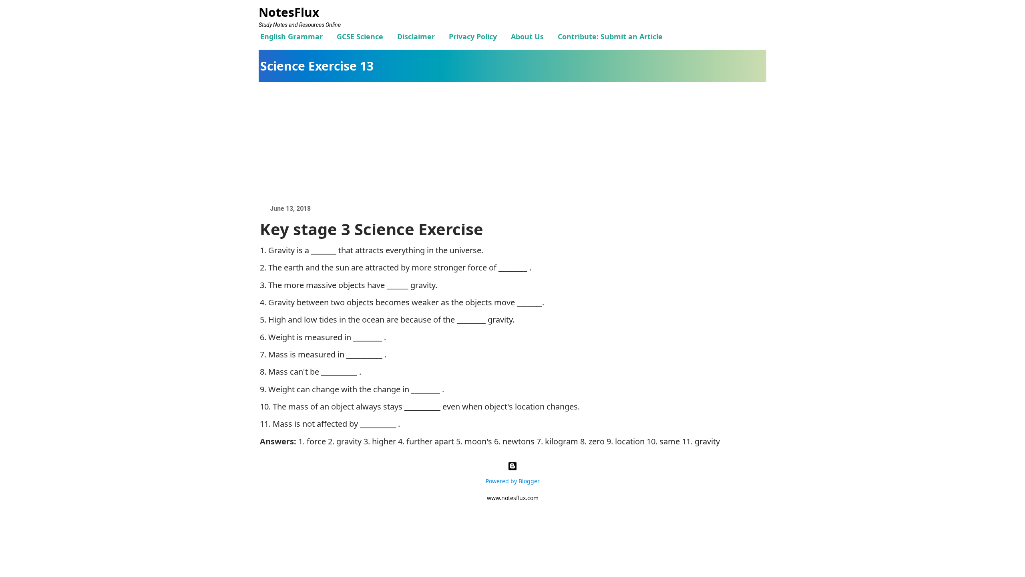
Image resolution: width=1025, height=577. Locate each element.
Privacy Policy (473, 36)
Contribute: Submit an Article (610, 36)
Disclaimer (416, 36)
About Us (527, 36)
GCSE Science (360, 36)
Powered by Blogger (513, 481)
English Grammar (291, 36)
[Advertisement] (516, 142)
